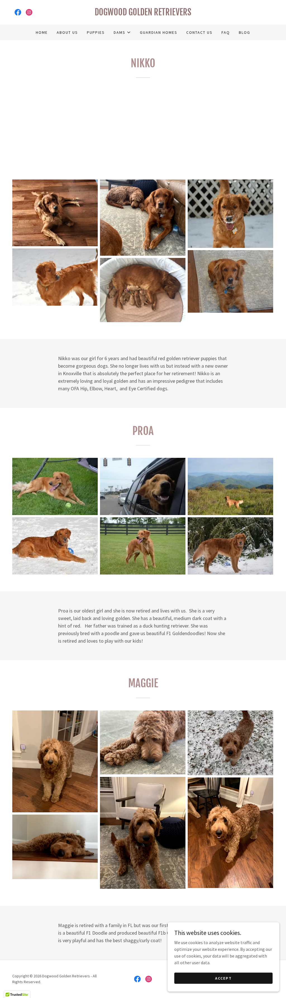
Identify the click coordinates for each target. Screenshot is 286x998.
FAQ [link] (225, 32)
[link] (17, 12)
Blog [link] (244, 32)
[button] (122, 32)
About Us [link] (67, 32)
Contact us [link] (199, 32)
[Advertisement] (143, 128)
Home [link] (42, 32)
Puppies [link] (96, 32)
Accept (223, 977)
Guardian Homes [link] (158, 32)
